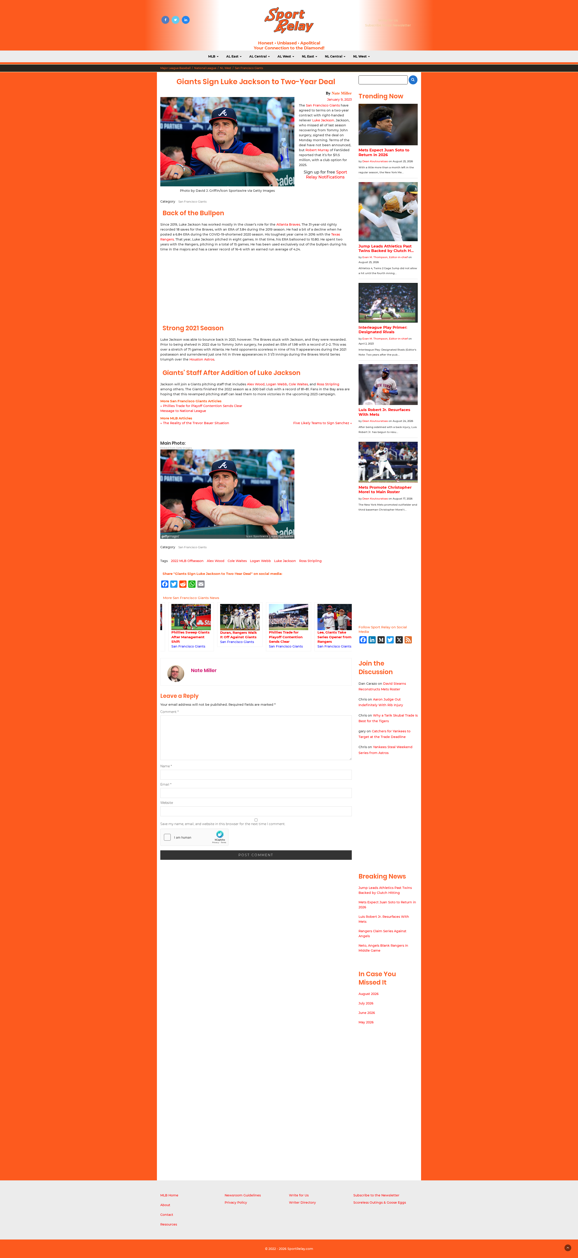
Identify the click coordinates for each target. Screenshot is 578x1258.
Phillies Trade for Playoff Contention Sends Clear (277, 637)
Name (166, 766)
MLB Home (169, 1195)
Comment (169, 712)
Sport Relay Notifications (326, 175)
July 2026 (366, 1003)
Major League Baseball (175, 68)
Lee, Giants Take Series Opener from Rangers (326, 637)
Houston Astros (201, 359)
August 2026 (369, 994)
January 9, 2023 (339, 99)
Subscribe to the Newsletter (376, 1195)
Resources (168, 1224)
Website (166, 803)
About (165, 1205)
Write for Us (388, 20)
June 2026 (367, 1013)
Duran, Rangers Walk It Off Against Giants (230, 634)
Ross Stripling (328, 384)
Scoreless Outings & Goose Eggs (379, 1202)
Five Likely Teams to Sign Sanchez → (322, 423)
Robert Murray (317, 150)
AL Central (258, 56)
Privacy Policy (236, 1202)
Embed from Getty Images (176, 447)
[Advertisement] (256, 285)
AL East (232, 56)
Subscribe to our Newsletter (388, 25)
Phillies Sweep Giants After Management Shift (182, 637)
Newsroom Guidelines (243, 1195)
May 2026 (366, 1022)
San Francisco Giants (249, 68)
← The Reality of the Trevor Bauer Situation (194, 423)
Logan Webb (276, 384)
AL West (284, 56)
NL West (360, 56)
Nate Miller (342, 93)
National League (205, 68)
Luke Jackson (323, 120)
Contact (166, 1215)
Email (165, 784)
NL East (308, 56)
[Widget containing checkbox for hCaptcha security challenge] (194, 837)
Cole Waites (298, 384)
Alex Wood (256, 384)
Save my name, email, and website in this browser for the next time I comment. (222, 824)
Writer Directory (302, 1202)
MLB (212, 56)
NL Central (334, 56)
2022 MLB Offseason (187, 561)
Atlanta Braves (288, 224)
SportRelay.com (300, 1249)
